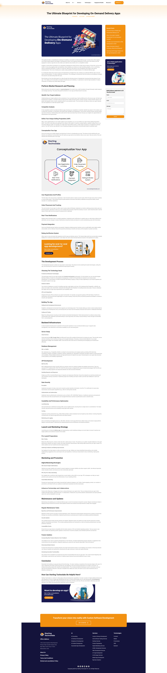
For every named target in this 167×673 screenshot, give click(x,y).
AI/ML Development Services (99, 648)
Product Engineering (97, 643)
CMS (115, 643)
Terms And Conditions (46, 658)
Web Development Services (99, 650)
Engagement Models (99, 2)
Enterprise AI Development (77, 641)
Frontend (116, 636)
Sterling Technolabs (46, 578)
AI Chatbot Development (76, 643)
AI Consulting (74, 636)
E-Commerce (117, 641)
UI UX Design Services (98, 655)
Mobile (115, 638)
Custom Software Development (100, 636)
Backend (116, 645)
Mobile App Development (98, 657)
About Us (68, 2)
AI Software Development (77, 638)
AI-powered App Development (78, 645)
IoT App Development (97, 652)
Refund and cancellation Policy (49, 661)
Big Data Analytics (97, 660)
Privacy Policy (44, 655)
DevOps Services (96, 641)
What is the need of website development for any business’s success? (114, 37)
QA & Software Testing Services (100, 638)
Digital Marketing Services (99, 645)
